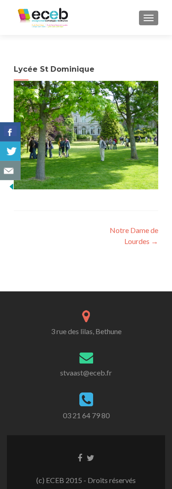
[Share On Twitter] (10, 151)
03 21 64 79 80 (86, 415)
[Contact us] (10, 170)
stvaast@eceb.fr (86, 372)
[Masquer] (11, 185)
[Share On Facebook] (10, 132)
